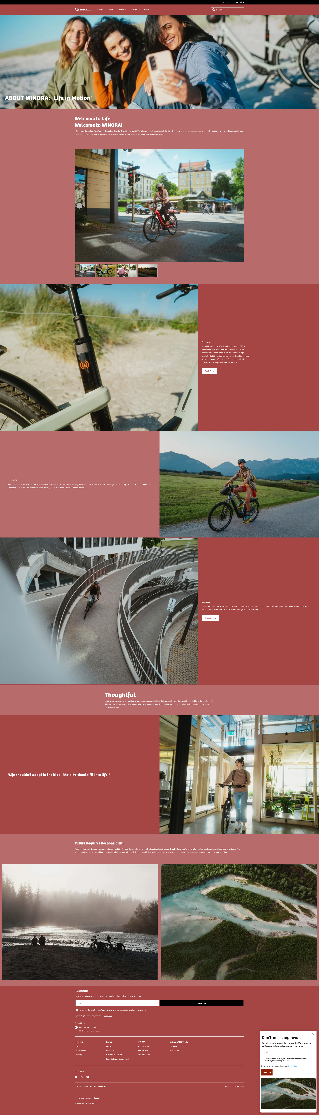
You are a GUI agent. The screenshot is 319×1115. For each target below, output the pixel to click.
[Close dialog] (313, 1034)
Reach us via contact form (89, 1027)
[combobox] (227, 9)
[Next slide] (239, 206)
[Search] (213, 9)
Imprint (228, 1086)
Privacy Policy (239, 1086)
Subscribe (202, 1003)
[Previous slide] (79, 206)
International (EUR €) (233, 2)
